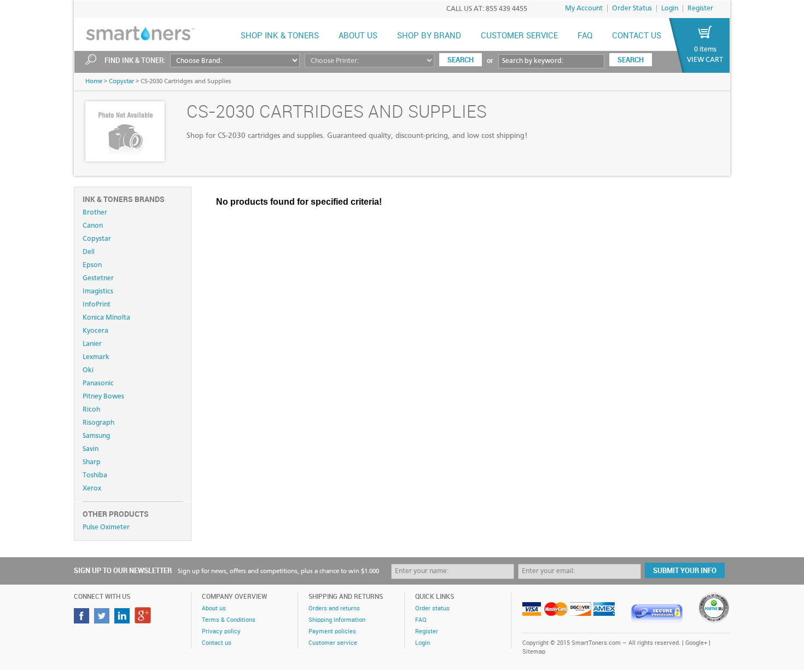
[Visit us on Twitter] (103, 620)
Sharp (92, 462)
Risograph (98, 422)
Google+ (696, 643)
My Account (584, 8)
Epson (92, 265)
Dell (89, 252)
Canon (93, 225)
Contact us (636, 36)
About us (358, 36)
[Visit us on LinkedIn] (123, 620)
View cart (705, 59)
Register (700, 8)
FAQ (585, 36)
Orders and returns (334, 608)
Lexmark (96, 357)
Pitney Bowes (103, 396)
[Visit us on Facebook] (83, 620)
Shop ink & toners (280, 36)
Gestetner (98, 278)
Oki (88, 370)
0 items (705, 49)
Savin (90, 449)
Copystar (121, 81)
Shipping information (336, 620)
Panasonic (98, 383)
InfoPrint (96, 304)
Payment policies (332, 631)
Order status (432, 608)
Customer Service (519, 36)
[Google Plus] (144, 620)
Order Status (632, 8)
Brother (95, 212)
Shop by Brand (429, 36)
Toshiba (95, 475)
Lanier (92, 344)
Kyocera (95, 330)
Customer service (332, 643)
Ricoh (91, 409)
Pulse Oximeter (106, 527)
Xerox (92, 488)
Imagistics (98, 291)
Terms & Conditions (228, 620)
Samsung (96, 436)
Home (93, 81)
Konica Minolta (106, 317)
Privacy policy (221, 631)
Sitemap (533, 652)
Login (669, 8)
